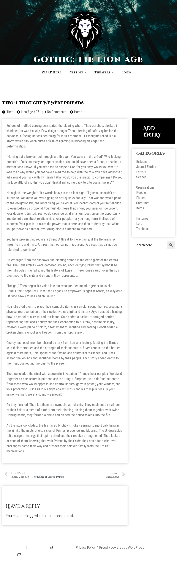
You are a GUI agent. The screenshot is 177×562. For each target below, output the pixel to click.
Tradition (142, 229)
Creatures (142, 203)
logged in (33, 516)
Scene (140, 177)
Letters (141, 172)
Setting (76, 72)
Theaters (102, 72)
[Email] (15, 553)
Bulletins (141, 162)
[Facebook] (19, 546)
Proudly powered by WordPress (121, 547)
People (141, 193)
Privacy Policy (85, 547)
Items (140, 208)
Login (126, 72)
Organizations (145, 187)
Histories (142, 218)
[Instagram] (43, 546)
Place (140, 198)
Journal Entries (146, 167)
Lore (139, 224)
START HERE (52, 72)
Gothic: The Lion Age (89, 59)
